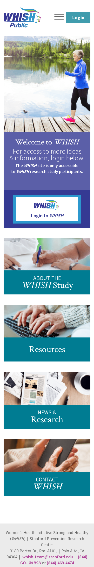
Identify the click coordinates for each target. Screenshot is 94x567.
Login (78, 17)
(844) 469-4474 (60, 563)
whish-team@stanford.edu (47, 557)
